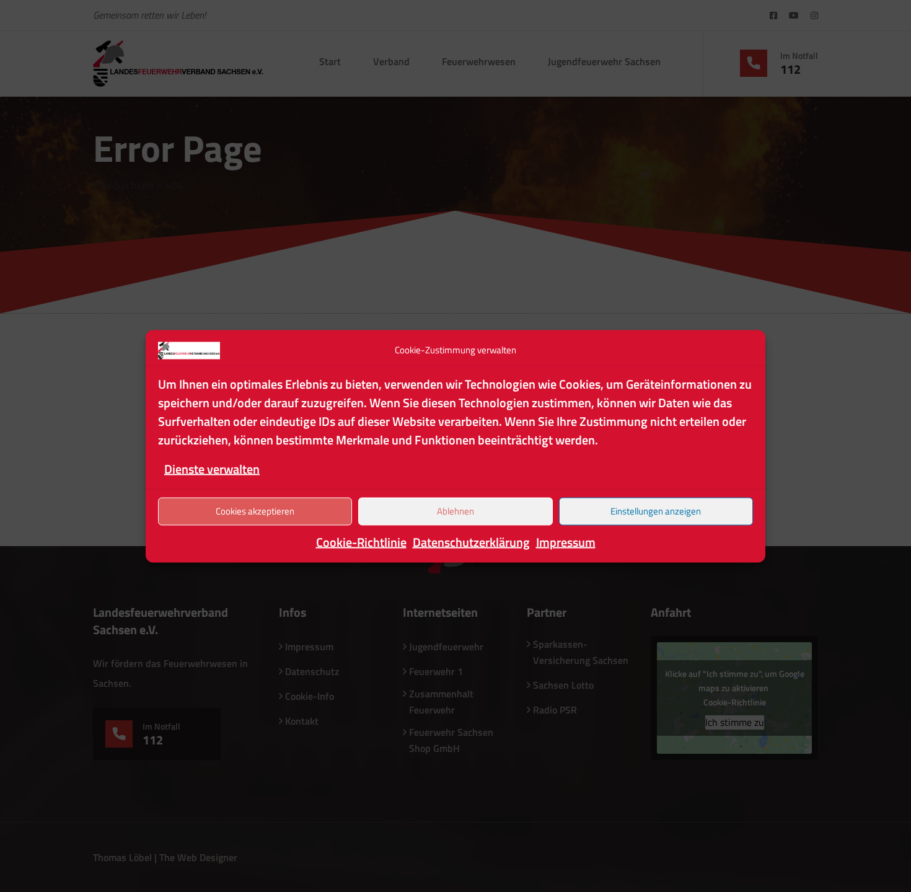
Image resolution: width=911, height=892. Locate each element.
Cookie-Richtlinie (361, 541)
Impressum (566, 541)
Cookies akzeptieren (255, 511)
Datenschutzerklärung (471, 541)
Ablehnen (455, 511)
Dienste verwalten (212, 468)
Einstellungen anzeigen (655, 511)
